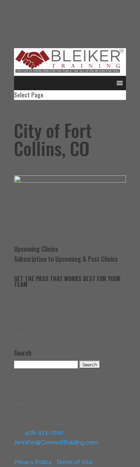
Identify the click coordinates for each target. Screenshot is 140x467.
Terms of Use (74, 462)
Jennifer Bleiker (40, 165)
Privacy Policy (33, 462)
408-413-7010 (44, 432)
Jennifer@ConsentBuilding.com (56, 442)
